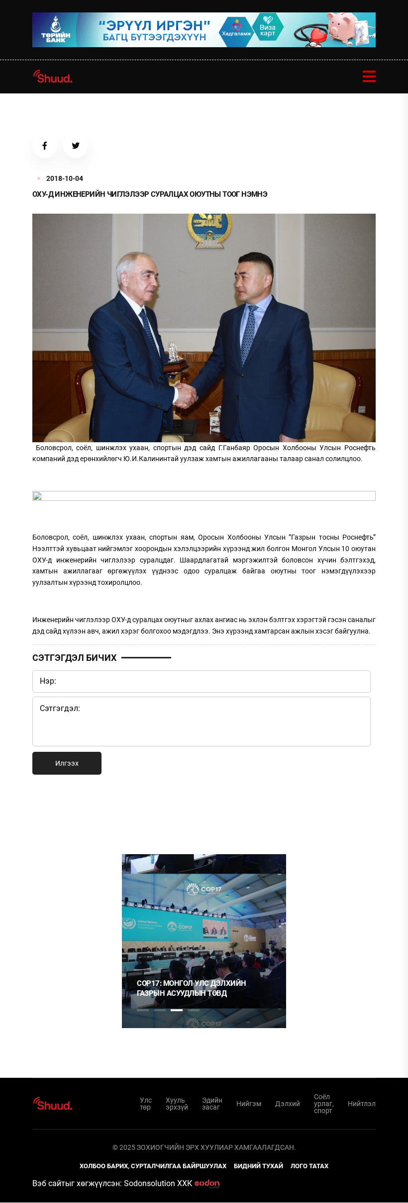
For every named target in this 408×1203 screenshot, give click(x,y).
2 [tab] (160, 1010)
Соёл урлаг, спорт (324, 1103)
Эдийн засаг (212, 1104)
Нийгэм (248, 1103)
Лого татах (309, 1166)
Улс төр (146, 1104)
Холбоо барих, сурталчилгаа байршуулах (153, 1166)
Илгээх (67, 763)
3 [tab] (177, 1010)
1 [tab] (143, 814)
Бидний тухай (258, 1166)
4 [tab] (194, 1010)
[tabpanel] (204, 941)
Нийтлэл (362, 1103)
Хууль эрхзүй (177, 1104)
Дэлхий (287, 1103)
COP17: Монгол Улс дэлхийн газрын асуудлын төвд (191, 988)
